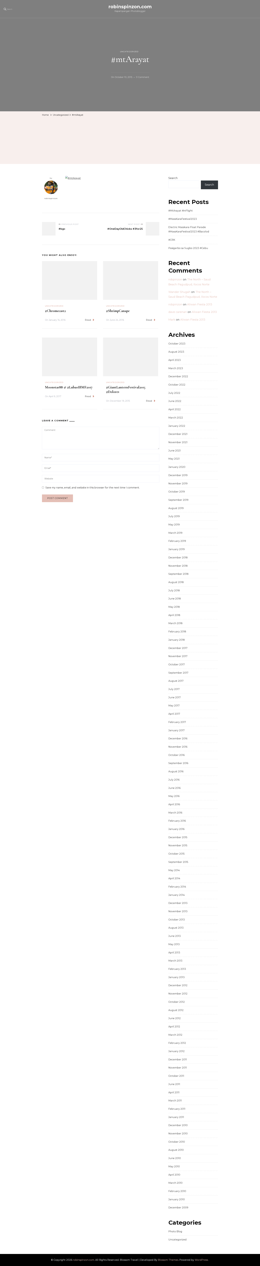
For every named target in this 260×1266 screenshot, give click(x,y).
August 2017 (176, 680)
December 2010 (178, 1125)
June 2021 (174, 450)
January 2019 (176, 549)
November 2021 (177, 442)
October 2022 (176, 384)
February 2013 (177, 969)
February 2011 (176, 1108)
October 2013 (176, 919)
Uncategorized (129, 51)
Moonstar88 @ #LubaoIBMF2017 (68, 387)
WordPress (201, 1259)
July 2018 (174, 590)
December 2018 (178, 557)
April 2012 (174, 1026)
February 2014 (177, 886)
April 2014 (174, 878)
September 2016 (178, 763)
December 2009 (178, 1207)
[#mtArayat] (73, 178)
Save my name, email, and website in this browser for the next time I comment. (92, 487)
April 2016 (174, 804)
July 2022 (174, 393)
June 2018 (174, 598)
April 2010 (174, 1174)
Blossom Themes (168, 1259)
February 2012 (177, 1043)
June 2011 (174, 1084)
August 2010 (176, 1150)
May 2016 (174, 796)
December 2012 (177, 985)
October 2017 (176, 664)
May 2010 (174, 1166)
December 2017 (177, 648)
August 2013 (176, 927)
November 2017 (177, 656)
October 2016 (176, 755)
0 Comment (142, 78)
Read (88, 320)
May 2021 (174, 458)
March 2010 (175, 1182)
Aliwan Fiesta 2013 (199, 304)
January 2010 (176, 1199)
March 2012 (175, 1034)
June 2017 (174, 697)
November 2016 (177, 746)
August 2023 (176, 351)
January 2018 (176, 639)
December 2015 (177, 837)
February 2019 (177, 541)
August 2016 (175, 771)
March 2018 (175, 623)
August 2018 (176, 582)
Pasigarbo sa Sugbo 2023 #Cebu (188, 248)
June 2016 (174, 788)
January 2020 (176, 467)
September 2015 (178, 862)
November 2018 (178, 565)
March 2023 (175, 368)
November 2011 (177, 1067)
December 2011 (177, 1059)
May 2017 (174, 705)
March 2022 (175, 417)
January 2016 (176, 829)
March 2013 (175, 960)
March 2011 (175, 1100)
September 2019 (178, 500)
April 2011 (174, 1092)
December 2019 (177, 475)
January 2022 (176, 426)
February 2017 (177, 722)
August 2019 (176, 508)
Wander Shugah (179, 292)
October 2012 (176, 1001)
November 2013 (177, 911)
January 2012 (176, 1051)
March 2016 (175, 812)
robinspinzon (51, 198)
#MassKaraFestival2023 (182, 219)
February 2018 (177, 631)
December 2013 (177, 903)
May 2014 (174, 870)
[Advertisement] (130, 140)
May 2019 (174, 524)
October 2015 (176, 853)
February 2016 (177, 820)
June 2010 (174, 1158)
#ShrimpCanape (118, 311)
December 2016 (177, 738)
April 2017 (174, 713)
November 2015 (177, 845)
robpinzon (175, 279)
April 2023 (174, 360)
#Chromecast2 (55, 311)
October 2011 (176, 1076)
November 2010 (178, 1133)
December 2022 (178, 376)
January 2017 (176, 730)
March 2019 (175, 532)
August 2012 (176, 1010)
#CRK (171, 239)
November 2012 (177, 993)
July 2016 (174, 779)
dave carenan (177, 312)
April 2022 (174, 409)
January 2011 (176, 1117)
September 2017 (178, 672)
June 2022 (174, 401)
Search (173, 178)
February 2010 (177, 1191)
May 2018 (174, 606)
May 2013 (174, 944)
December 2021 (177, 434)
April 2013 (174, 952)
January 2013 (176, 977)
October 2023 (176, 343)
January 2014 (176, 895)
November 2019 (177, 483)
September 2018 (178, 574)
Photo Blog (175, 1231)
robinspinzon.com (130, 6)
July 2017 (174, 689)
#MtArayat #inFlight (180, 210)
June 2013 (174, 936)
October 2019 (176, 491)
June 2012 (174, 1018)
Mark (171, 319)
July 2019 (174, 516)
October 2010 (176, 1141)
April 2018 (174, 615)
